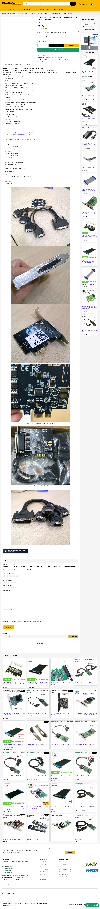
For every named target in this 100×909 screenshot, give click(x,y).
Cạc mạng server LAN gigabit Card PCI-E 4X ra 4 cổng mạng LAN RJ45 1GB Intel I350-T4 (86, 714)
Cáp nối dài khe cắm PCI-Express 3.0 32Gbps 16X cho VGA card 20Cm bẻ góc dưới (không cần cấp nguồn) (61, 777)
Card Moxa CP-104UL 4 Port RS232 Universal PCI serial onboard (85, 776)
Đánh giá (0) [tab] (19, 64)
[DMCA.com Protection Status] (92, 863)
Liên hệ (60, 866)
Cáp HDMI (42, 871)
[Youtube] (8, 884)
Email (43, 612)
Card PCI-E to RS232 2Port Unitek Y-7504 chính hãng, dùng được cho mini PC (13, 838)
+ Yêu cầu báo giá (58, 49)
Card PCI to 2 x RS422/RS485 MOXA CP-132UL (60, 745)
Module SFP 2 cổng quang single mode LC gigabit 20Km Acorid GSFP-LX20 (37, 838)
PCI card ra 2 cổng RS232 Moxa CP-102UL (37, 713)
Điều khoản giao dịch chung (65, 869)
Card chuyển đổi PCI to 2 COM (58, 837)
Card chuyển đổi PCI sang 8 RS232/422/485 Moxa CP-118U (19, 134)
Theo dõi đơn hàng (58, 9)
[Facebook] (2, 884)
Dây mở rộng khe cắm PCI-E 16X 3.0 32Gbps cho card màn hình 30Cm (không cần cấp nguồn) (61, 808)
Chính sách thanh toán (63, 874)
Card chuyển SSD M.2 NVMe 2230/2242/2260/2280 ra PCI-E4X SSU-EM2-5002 (13, 684)
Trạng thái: (39, 28)
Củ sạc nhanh (43, 874)
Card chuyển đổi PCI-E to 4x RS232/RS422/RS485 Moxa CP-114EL (21, 139)
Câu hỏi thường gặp (63, 864)
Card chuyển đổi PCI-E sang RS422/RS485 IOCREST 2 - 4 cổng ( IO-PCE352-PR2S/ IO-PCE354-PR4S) (29, 137)
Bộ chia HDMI (43, 876)
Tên (4, 612)
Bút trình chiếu (43, 861)
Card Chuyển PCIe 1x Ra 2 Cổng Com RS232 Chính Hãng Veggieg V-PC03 (23, 132)
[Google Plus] (5, 884)
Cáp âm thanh (43, 866)
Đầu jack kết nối (43, 879)
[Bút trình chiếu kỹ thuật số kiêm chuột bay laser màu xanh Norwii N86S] (89, 41)
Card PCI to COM (59, 59)
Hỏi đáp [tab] (28, 64)
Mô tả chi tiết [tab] (8, 64)
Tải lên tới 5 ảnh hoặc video (9, 607)
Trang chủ (28, 9)
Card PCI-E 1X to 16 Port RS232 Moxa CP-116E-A (85, 683)
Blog (49, 9)
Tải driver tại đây (9, 183)
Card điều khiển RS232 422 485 (48, 59)
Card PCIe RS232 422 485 (47, 57)
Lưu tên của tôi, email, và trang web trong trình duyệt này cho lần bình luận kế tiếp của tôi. (22, 621)
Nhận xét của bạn (7, 590)
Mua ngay (71, 45)
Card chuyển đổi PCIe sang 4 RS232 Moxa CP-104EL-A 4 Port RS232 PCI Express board (14, 776)
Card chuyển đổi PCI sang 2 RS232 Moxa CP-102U (85, 745)
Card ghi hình (43, 864)
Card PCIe (66, 59)
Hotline (84, 3)
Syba (41, 22)
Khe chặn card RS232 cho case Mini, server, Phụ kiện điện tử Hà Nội (37, 745)
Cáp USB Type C (44, 869)
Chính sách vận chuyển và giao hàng (67, 871)
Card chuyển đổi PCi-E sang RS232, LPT (60, 682)
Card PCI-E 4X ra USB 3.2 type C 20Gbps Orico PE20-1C (60, 714)
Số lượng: (39, 43)
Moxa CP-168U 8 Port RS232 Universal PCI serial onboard (85, 838)
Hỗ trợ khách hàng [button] (38, 9)
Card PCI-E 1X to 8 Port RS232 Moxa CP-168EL (36, 776)
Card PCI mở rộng (58, 57)
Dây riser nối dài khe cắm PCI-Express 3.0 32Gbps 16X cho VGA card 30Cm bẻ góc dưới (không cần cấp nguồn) (13, 746)
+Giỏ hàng (56, 45)
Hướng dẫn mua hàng (63, 876)
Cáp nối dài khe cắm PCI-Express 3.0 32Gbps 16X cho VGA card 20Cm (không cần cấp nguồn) (37, 684)
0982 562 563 (8, 868)
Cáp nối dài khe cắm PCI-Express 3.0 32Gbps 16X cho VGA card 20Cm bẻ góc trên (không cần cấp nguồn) (13, 808)
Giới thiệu (60, 861)
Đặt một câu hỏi (73, 636)
